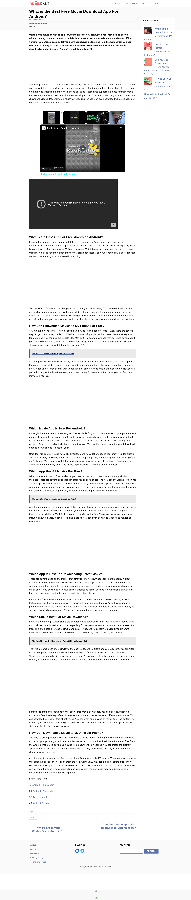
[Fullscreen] (61, 122)
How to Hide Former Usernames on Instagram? (157, 49)
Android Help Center (43, 785)
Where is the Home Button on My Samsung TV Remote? (158, 34)
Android (32, 26)
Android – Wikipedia (43, 791)
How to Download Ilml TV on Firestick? (157, 96)
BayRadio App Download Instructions (64, 128)
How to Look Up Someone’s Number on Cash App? (158, 84)
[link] (44, 128)
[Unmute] (44, 122)
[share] (121, 127)
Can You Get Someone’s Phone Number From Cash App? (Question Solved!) (158, 66)
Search (151, 851)
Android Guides (41, 803)
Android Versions (42, 797)
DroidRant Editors (38, 19)
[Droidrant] (49, 3)
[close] (96, 891)
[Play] (41, 122)
